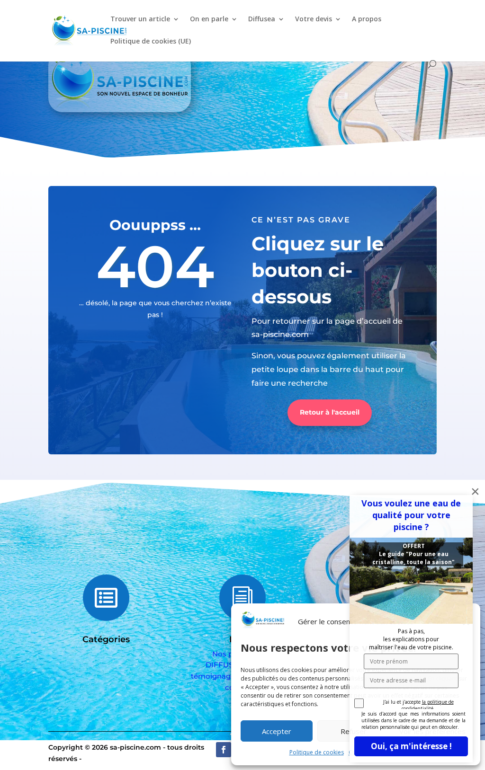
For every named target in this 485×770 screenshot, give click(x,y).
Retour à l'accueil (329, 412)
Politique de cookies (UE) (150, 41)
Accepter (276, 731)
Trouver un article (140, 19)
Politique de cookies (316, 752)
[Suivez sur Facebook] (223, 749)
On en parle (209, 19)
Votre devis (313, 19)
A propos (366, 19)
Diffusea (261, 19)
